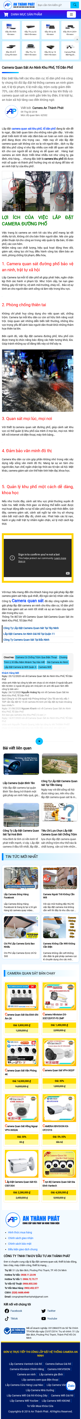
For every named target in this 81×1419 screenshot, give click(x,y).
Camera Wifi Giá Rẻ (62, 1395)
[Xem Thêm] (37, 739)
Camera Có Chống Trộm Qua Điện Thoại (36, 657)
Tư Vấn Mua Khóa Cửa (40, 1406)
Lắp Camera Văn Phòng (61, 1384)
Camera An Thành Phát (47, 108)
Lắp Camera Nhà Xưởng (40, 1390)
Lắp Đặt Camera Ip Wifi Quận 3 (20, 667)
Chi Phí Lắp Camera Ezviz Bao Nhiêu (19, 945)
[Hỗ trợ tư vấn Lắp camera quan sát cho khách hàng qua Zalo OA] (70, 1386)
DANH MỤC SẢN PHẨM (26, 14)
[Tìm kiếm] (74, 5)
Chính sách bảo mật (19, 1243)
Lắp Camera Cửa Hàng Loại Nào (24, 1384)
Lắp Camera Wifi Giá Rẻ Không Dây (27, 1395)
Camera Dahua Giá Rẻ (58, 1363)
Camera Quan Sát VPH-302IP (58, 1070)
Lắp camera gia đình (51, 1374)
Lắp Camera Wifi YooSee (24, 1400)
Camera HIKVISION (58, 1369)
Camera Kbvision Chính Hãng (27, 1369)
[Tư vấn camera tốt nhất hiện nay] (77, 39)
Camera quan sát (27, 600)
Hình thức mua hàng (20, 1232)
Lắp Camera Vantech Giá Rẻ (25, 1363)
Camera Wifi (45, 667)
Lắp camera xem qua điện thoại (40, 1379)
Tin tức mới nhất (21, 856)
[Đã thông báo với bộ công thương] (14, 1331)
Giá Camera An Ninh (57, 662)
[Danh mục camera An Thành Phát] (71, 14)
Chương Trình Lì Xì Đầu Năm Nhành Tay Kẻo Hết (35, 660)
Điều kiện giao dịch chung (22, 1249)
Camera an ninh (26, 1374)
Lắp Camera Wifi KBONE (56, 1400)
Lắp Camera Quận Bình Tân (19, 783)
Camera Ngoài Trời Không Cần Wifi (59, 896)
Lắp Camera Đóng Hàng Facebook (16, 896)
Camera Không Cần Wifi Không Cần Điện (59, 945)
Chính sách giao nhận (20, 1238)
